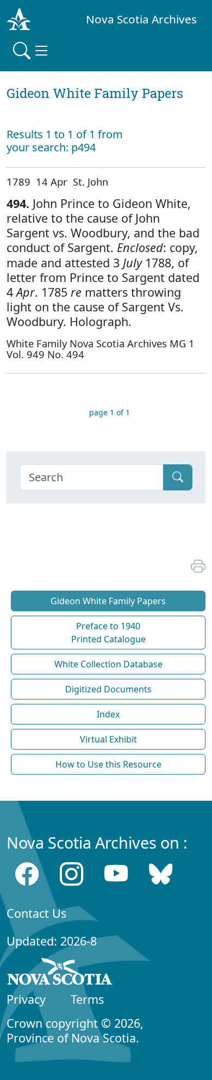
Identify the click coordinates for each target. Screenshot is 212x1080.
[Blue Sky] (160, 874)
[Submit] (177, 477)
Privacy (26, 999)
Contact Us (36, 913)
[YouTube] (116, 874)
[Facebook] (27, 874)
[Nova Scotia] (60, 973)
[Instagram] (71, 874)
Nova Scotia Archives (141, 19)
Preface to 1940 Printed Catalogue (108, 632)
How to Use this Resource (108, 764)
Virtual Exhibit (108, 739)
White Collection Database (108, 664)
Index (108, 714)
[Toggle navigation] (32, 50)
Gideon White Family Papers (108, 601)
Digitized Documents (108, 689)
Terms (87, 999)
